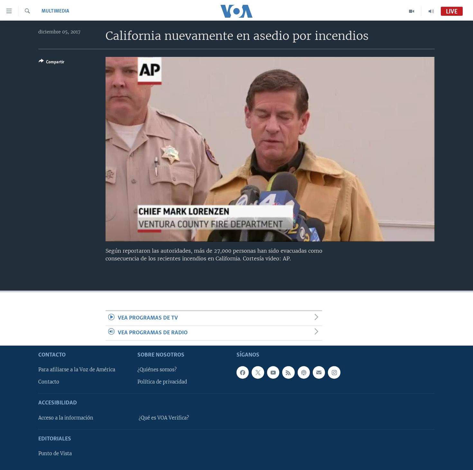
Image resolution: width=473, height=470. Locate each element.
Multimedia (55, 11)
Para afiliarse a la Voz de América (76, 370)
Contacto (48, 382)
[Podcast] (304, 372)
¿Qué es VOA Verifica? (164, 418)
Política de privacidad (162, 382)
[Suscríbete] (319, 372)
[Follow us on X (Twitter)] (258, 372)
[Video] (412, 11)
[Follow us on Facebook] (242, 372)
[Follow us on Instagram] (334, 372)
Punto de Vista (55, 453)
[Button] (51, 63)
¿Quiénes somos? (157, 370)
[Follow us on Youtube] (273, 372)
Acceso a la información (65, 418)
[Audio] (431, 11)
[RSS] (288, 372)
